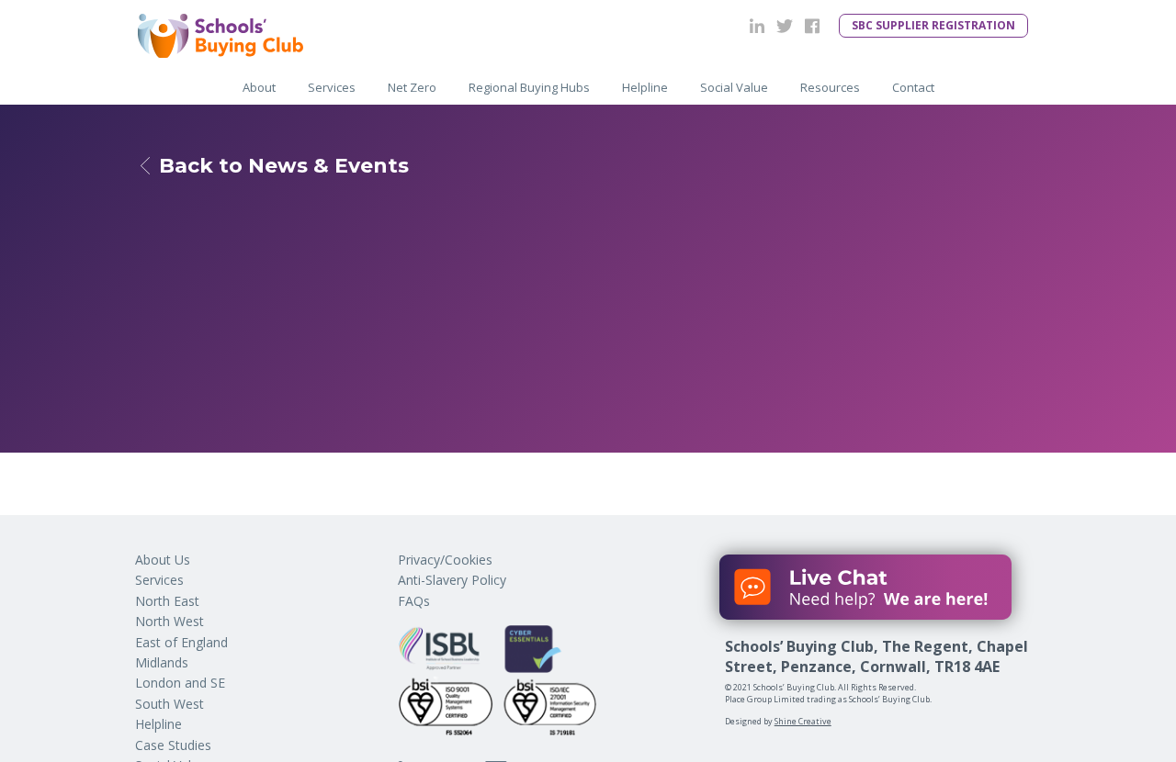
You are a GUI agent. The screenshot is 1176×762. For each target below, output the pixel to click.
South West (169, 703)
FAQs (414, 601)
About (259, 87)
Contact (913, 87)
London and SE (180, 682)
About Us (162, 559)
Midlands (161, 662)
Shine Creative (803, 721)
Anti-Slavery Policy (452, 579)
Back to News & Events (284, 166)
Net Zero (412, 87)
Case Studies (173, 745)
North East (167, 601)
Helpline (158, 724)
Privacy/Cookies (445, 559)
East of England (181, 642)
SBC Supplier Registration (933, 25)
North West (169, 621)
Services (332, 87)
